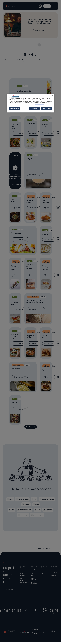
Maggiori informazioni (39, 103)
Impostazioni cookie (14, 108)
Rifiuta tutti (34, 108)
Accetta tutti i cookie (46, 108)
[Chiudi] (52, 96)
